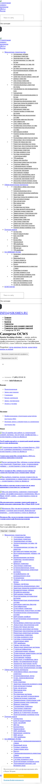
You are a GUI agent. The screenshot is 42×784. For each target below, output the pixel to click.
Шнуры (15, 238)
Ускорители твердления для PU (23, 179)
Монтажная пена (19, 203)
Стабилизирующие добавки (22, 166)
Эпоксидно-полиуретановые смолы (25, 181)
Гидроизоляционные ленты (22, 83)
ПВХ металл (17, 248)
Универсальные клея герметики (24, 215)
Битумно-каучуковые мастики (23, 68)
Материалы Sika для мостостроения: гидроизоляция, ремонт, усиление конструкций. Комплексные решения (19, 518)
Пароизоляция (18, 242)
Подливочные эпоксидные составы (25, 125)
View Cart (4, 531)
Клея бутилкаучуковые (21, 234)
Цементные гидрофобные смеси (24, 174)
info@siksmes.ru (15, 380)
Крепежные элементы (20, 246)
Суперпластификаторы (21, 164)
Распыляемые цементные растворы (25, 138)
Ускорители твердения (21, 170)
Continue (12, 531)
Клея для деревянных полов (22, 283)
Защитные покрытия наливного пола (25, 103)
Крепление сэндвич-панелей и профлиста (15, 354)
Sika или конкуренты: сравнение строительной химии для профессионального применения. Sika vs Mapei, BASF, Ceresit (19, 503)
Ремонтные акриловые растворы (24, 144)
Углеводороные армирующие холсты (25, 168)
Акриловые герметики (20, 56)
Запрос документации (11, 401)
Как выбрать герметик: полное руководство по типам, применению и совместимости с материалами (17, 486)
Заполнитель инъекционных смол (24, 101)
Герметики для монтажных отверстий (26, 77)
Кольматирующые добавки (22, 105)
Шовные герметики (19, 79)
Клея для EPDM (18, 236)
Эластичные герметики (21, 81)
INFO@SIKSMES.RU (8, 35)
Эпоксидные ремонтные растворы (24, 162)
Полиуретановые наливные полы (24, 227)
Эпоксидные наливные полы (22, 281)
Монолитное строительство (15, 52)
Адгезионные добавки (20, 54)
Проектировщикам (10, 389)
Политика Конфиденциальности (14, 780)
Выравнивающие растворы (22, 74)
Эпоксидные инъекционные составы (25, 183)
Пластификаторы (19, 121)
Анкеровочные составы (21, 58)
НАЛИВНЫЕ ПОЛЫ (12, 252)
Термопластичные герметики (23, 211)
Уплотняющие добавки (21, 172)
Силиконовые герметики (21, 150)
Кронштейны (17, 240)
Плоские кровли (10, 230)
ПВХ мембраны (18, 244)
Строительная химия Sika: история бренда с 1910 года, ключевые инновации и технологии (17, 457)
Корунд (15, 264)
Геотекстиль (17, 232)
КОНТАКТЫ (9, 287)
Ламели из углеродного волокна (24, 225)
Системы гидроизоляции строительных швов (23, 640)
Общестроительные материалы (16, 185)
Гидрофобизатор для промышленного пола (21, 575)
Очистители (17, 205)
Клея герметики (18, 195)
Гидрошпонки (17, 93)
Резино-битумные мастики (22, 142)
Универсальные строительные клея (25, 213)
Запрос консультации (11, 392)
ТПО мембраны (18, 158)
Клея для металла (19, 201)
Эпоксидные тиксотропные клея (24, 140)
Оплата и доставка (10, 403)
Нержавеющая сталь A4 (9, 358)
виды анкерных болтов (18, 347)
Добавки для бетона (20, 99)
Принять (21, 776)
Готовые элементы (19, 260)
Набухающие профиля (20, 132)
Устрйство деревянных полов (23, 285)
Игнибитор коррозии (20, 107)
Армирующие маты (19, 262)
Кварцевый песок (19, 258)
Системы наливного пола (21, 152)
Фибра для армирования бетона (24, 176)
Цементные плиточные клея (22, 223)
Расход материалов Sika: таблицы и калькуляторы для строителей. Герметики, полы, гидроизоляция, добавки (17, 471)
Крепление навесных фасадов (23, 119)
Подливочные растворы (21, 207)
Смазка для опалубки (20, 160)
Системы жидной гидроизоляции (24, 209)
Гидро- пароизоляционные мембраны (25, 193)
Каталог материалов (11, 398)
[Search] (1, 29)
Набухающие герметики (21, 109)
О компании (8, 395)
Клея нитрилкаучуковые (21, 199)
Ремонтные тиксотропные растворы (25, 146)
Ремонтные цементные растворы (24, 148)
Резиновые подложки (20, 270)
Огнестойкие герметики (21, 123)
